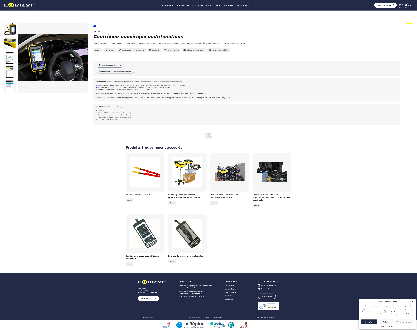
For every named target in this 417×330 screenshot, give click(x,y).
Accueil (6, 15)
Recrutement (243, 5)
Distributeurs (230, 299)
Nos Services (182, 5)
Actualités (228, 5)
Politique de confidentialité (387, 326)
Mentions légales (194, 317)
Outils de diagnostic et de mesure (192, 297)
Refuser (386, 322)
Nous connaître (213, 5)
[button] (413, 302)
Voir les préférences (404, 322)
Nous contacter (384, 5)
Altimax (271, 317)
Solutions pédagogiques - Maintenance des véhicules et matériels (195, 287)
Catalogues (197, 5)
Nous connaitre (230, 292)
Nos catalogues (230, 289)
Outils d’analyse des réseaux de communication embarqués (191, 292)
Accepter (369, 322)
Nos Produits (167, 5)
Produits (13, 15)
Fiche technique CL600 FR (111, 65)
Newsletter (266, 296)
